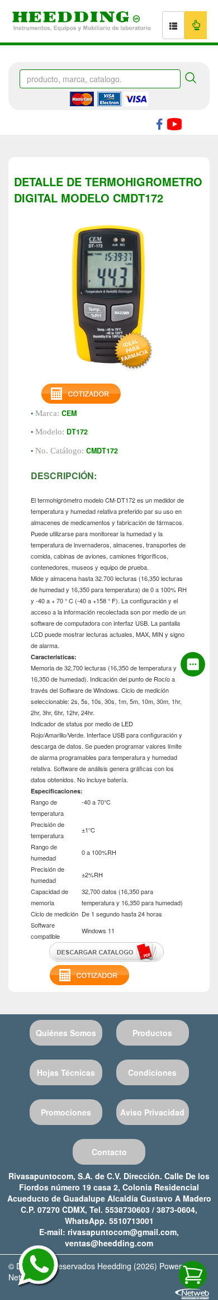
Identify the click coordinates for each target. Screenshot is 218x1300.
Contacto (109, 1151)
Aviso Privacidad (152, 1112)
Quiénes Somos (66, 1032)
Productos (152, 1032)
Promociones (66, 1112)
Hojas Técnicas (66, 1072)
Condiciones (152, 1072)
